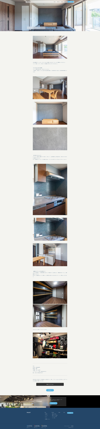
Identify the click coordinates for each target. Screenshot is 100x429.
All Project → (50, 390)
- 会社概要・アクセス (47, 419)
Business (58, 1)
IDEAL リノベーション (50, 384)
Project (62, 1)
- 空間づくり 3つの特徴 (54, 415)
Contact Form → (53, 403)
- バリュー (46, 417)
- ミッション (46, 415)
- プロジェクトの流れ (54, 416)
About (55, 1)
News (65, 1)
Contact (71, 1)
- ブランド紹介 (53, 417)
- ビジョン (46, 416)
